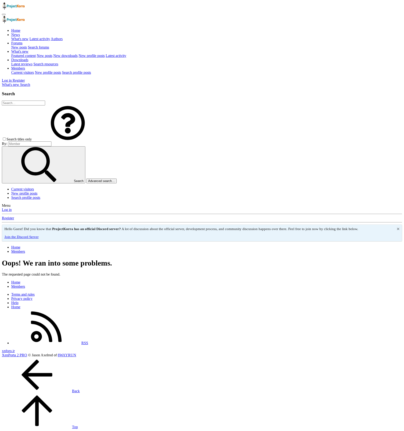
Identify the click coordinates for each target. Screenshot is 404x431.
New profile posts (92, 56)
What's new (20, 39)
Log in (7, 210)
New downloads (65, 56)
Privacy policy (21, 299)
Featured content (23, 56)
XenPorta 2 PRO (14, 355)
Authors (57, 39)
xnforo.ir (8, 351)
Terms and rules (23, 294)
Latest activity (39, 39)
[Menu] (4, 14)
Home (15, 30)
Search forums (38, 47)
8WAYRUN (67, 355)
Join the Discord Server (21, 237)
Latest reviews (21, 64)
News (15, 35)
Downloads (19, 60)
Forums (16, 43)
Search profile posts (76, 72)
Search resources (45, 64)
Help (14, 303)
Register (8, 218)
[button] (68, 139)
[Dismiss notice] (398, 229)
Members (18, 68)
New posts (19, 47)
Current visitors (22, 72)
